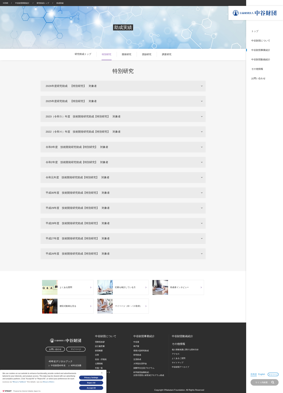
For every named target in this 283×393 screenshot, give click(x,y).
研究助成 (137, 355)
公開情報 (99, 363)
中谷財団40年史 (58, 365)
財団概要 (99, 350)
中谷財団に (105, 336)
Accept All (91, 388)
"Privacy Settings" (19, 382)
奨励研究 (146, 54)
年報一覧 (99, 368)
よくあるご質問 (178, 358)
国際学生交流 (143, 368)
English (261, 374)
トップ (254, 31)
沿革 (278, 59)
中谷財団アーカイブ (180, 367)
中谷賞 (136, 342)
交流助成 (137, 359)
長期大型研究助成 (141, 350)
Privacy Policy (48, 382)
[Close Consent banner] (101, 373)
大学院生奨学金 (140, 363)
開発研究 (126, 54)
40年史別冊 (76, 365)
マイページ (273, 375)
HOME (5, 3)
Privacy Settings (91, 378)
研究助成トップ (43, 3)
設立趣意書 (100, 346)
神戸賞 (136, 346)
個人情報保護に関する (185, 349)
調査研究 (166, 54)
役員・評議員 (101, 359)
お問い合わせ (258, 78)
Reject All (91, 383)
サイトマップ (177, 362)
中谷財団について (260, 40)
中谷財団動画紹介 (260, 59)
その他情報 (257, 69)
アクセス (176, 354)
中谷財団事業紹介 (260, 50)
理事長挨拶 (100, 342)
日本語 (254, 374)
